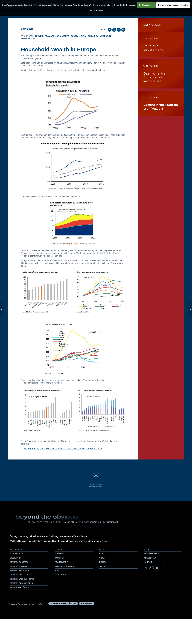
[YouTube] (157, 568)
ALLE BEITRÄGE (17, 554)
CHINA (101, 558)
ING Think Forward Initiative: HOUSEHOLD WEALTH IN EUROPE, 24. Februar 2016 (63, 448)
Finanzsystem (28, 38)
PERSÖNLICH (19, 588)
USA (101, 554)
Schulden (93, 36)
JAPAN (102, 566)
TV (15, 558)
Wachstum (105, 36)
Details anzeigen (96, 10)
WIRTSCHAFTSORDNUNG (65, 566)
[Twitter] (146, 568)
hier (105, 541)
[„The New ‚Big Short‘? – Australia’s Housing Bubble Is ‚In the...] (2, 309)
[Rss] (151, 568)
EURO (57, 571)
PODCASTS (19, 562)
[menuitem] (63, 603)
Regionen (49, 36)
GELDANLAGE (60, 575)
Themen (39, 36)
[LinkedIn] (162, 568)
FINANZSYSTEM (61, 562)
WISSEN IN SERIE (22, 579)
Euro (83, 36)
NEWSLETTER (150, 558)
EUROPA (102, 562)
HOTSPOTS (19, 575)
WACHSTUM (59, 558)
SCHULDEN (59, 554)
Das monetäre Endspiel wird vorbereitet (154, 77)
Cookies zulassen (146, 5)
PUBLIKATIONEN (21, 583)
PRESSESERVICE (151, 554)
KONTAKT (148, 562)
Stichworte (63, 36)
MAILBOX (18, 566)
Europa (74, 36)
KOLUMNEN (19, 571)
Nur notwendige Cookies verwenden (173, 5)
